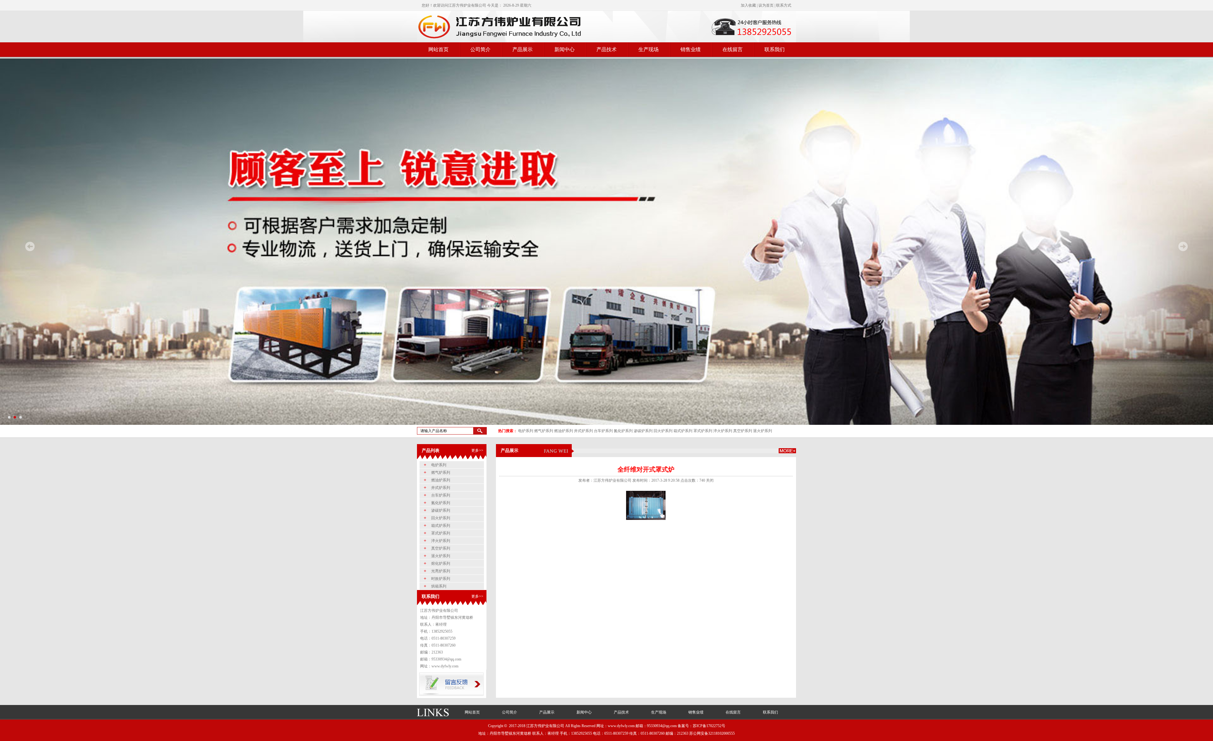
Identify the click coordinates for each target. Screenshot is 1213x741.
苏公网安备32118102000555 (712, 733)
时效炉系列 (440, 578)
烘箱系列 (438, 586)
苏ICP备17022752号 (709, 726)
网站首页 (438, 49)
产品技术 (606, 49)
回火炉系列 (663, 431)
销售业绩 (690, 49)
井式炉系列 (583, 431)
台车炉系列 (603, 431)
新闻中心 (564, 49)
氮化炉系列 (623, 431)
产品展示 (522, 49)
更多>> (477, 450)
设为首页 (766, 5)
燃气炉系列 (543, 431)
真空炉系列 (742, 431)
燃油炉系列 (563, 431)
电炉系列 (525, 431)
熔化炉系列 (440, 563)
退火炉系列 (762, 431)
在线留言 (732, 49)
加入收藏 (748, 5)
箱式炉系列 (682, 431)
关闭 (710, 480)
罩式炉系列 (702, 431)
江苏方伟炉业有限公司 (467, 5)
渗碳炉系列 (643, 431)
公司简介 (480, 49)
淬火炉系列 (722, 431)
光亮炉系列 (440, 571)
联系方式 (783, 5)
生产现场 (648, 49)
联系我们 (774, 49)
